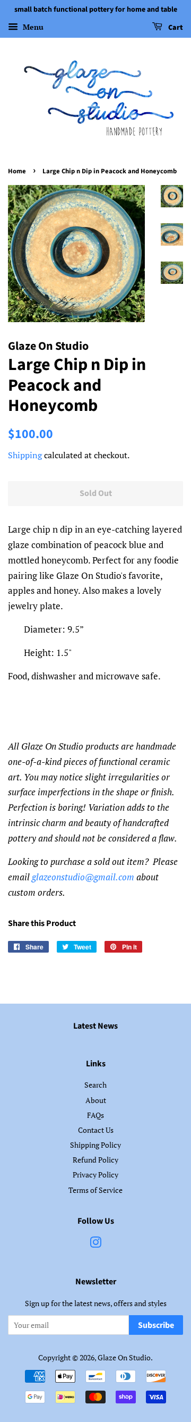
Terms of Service (95, 1190)
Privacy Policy (95, 1174)
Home (17, 171)
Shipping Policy (95, 1145)
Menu (32, 27)
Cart (175, 27)
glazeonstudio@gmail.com (83, 877)
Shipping (25, 455)
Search (95, 1085)
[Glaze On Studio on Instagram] (95, 1244)
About (95, 1100)
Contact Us (96, 1130)
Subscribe (156, 1325)
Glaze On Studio (124, 1357)
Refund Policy (95, 1160)
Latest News (95, 1026)
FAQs (95, 1115)
